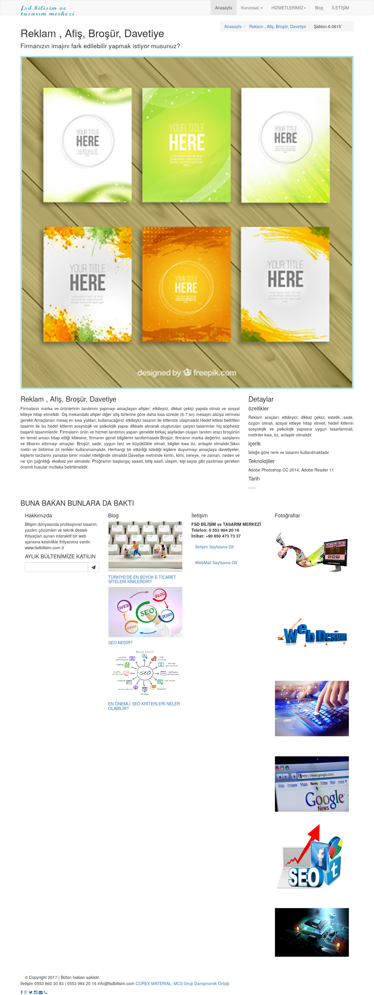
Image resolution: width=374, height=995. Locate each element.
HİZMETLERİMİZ (287, 8)
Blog (319, 8)
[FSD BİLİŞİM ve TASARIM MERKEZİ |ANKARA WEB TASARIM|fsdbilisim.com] (47, 7)
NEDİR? (120, 642)
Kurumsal (250, 8)
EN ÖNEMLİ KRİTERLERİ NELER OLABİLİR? (144, 706)
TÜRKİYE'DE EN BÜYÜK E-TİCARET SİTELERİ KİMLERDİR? (142, 579)
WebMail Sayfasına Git (216, 562)
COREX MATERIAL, (154, 983)
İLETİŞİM (340, 8)
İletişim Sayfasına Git (214, 547)
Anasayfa (223, 8)
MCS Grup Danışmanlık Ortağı (201, 983)
